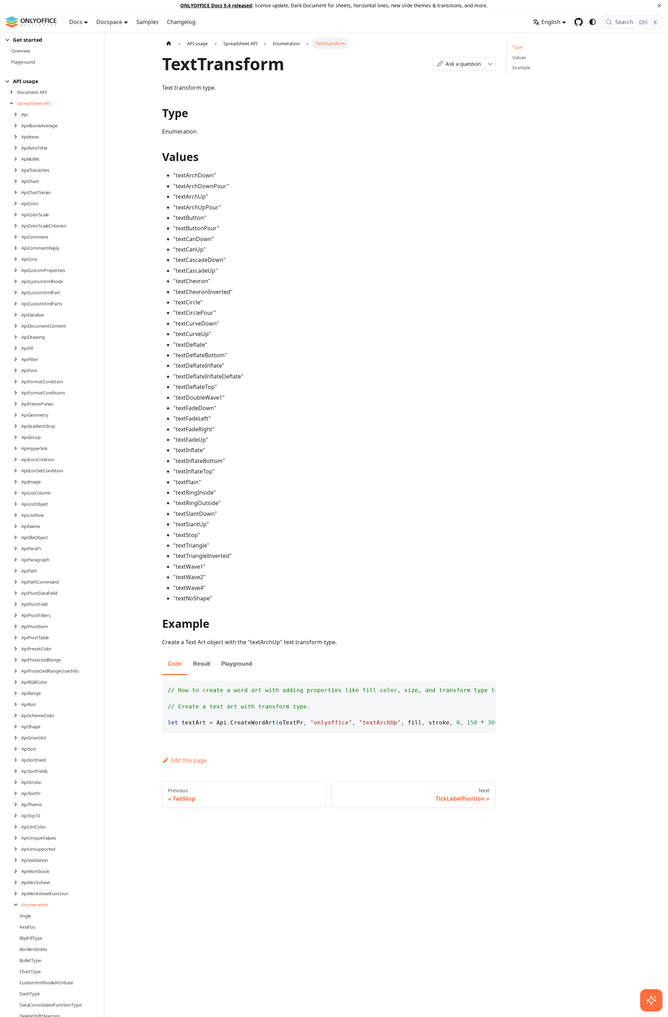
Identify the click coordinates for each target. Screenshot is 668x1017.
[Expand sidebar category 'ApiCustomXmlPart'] (17, 292)
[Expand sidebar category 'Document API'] (13, 92)
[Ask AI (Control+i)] (651, 1000)
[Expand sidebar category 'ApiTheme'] (17, 804)
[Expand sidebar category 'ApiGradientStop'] (17, 426)
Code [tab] (175, 664)
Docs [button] (75, 22)
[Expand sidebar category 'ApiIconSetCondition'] (17, 470)
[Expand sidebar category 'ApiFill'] (17, 348)
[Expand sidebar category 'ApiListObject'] (17, 504)
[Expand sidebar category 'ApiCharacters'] (17, 170)
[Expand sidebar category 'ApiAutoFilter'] (17, 148)
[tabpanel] (328, 706)
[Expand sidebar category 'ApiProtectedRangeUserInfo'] (17, 671)
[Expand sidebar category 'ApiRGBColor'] (17, 682)
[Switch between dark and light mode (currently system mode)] (592, 21)
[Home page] (168, 43)
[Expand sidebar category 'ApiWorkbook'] (17, 871)
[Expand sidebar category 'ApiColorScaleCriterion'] (17, 226)
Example (521, 67)
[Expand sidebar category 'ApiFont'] (17, 370)
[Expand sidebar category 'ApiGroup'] (17, 437)
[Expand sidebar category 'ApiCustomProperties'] (17, 270)
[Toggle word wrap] (474, 689)
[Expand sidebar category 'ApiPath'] (17, 571)
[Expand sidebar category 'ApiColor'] (17, 203)
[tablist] (328, 664)
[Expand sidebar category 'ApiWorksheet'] (17, 882)
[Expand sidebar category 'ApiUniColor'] (17, 827)
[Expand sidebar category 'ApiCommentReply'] (17, 248)
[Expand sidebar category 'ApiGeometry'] (17, 415)
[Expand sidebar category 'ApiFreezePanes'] (17, 404)
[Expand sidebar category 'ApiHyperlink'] (17, 448)
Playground (236, 664)
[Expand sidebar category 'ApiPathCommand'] (17, 582)
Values (519, 57)
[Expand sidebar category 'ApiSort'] (17, 749)
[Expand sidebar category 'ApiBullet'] (17, 159)
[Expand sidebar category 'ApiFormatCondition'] (17, 381)
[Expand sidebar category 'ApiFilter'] (17, 359)
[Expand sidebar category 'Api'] (17, 114)
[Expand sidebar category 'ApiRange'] (17, 693)
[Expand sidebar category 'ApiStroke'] (17, 782)
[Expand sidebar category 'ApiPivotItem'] (17, 626)
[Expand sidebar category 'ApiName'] (17, 526)
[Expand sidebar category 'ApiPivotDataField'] (17, 593)
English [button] (550, 22)
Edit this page (189, 760)
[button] (49, 40)
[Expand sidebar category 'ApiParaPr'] (17, 548)
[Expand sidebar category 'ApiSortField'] (17, 760)
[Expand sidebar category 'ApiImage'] (17, 482)
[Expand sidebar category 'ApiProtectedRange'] (17, 660)
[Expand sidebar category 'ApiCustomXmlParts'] (17, 304)
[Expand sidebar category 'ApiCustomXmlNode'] (17, 281)
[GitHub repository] (578, 21)
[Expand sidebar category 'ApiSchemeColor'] (17, 715)
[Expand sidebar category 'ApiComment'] (17, 237)
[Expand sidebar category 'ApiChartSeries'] (17, 192)
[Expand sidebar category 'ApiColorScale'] (17, 214)
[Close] (659, 5)
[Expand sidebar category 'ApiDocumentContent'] (17, 326)
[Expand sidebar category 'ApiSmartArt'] (17, 738)
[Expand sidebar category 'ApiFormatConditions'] (17, 393)
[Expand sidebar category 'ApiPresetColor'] (17, 649)
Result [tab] (201, 664)
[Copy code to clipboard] (487, 689)
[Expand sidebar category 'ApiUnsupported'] (17, 849)
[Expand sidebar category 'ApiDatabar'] (17, 315)
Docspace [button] (109, 22)
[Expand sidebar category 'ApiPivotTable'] (17, 637)
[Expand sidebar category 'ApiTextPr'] (17, 793)
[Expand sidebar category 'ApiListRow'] (17, 515)
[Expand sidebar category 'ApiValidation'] (17, 860)
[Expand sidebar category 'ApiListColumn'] (17, 493)
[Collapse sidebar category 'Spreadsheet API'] (13, 103)
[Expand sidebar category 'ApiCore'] (17, 259)
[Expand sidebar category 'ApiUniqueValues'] (17, 838)
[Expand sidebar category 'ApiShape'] (17, 726)
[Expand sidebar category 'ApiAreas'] (17, 137)
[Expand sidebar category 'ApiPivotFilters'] (17, 615)
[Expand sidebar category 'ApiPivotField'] (17, 604)
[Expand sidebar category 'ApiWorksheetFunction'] (17, 893)
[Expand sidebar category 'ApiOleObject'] (17, 537)
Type (517, 47)
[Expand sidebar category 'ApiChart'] (17, 181)
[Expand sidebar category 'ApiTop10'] (17, 815)
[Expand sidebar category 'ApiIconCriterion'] (17, 459)
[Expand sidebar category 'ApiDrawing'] (17, 337)
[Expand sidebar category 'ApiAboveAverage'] (17, 125)
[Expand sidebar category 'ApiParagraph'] (17, 559)
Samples (147, 22)
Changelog (181, 22)
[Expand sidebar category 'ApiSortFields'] (17, 771)
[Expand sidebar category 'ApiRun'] (17, 704)
